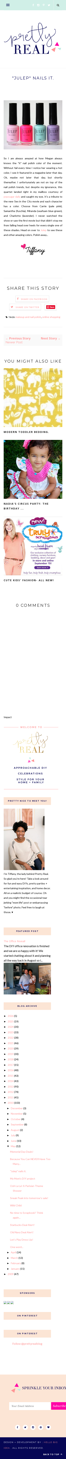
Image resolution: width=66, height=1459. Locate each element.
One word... (16, 1247)
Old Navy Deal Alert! (22, 1232)
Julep (44, 230)
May (13, 1146)
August (15, 1130)
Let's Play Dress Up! (21, 1239)
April (13, 1252)
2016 (11, 1070)
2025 (11, 1021)
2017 (11, 1064)
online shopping (51, 316)
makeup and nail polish (28, 316)
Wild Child (16, 1205)
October (16, 1119)
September (17, 1124)
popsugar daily (12, 196)
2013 (11, 1086)
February (16, 1263)
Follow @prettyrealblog (27, 1343)
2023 (11, 1032)
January (15, 1268)
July (13, 1135)
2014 (11, 1081)
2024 (11, 1026)
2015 (11, 1075)
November (17, 1113)
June (13, 1140)
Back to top (51, 1454)
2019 (11, 1054)
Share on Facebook (34, 299)
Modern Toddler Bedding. (26, 432)
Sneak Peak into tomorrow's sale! (29, 1198)
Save (52, 307)
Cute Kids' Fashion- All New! (29, 580)
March (14, 1257)
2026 (11, 1015)
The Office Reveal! (14, 941)
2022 (11, 1037)
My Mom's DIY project (22, 1178)
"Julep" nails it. (18, 1171)
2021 (11, 1043)
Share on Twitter (27, 307)
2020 (11, 1048)
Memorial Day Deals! (21, 1151)
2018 (11, 1059)
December (17, 1108)
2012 (11, 1091)
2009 (11, 1274)
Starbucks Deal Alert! (22, 1224)
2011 (11, 1097)
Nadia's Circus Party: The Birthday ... (26, 506)
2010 (11, 1102)
